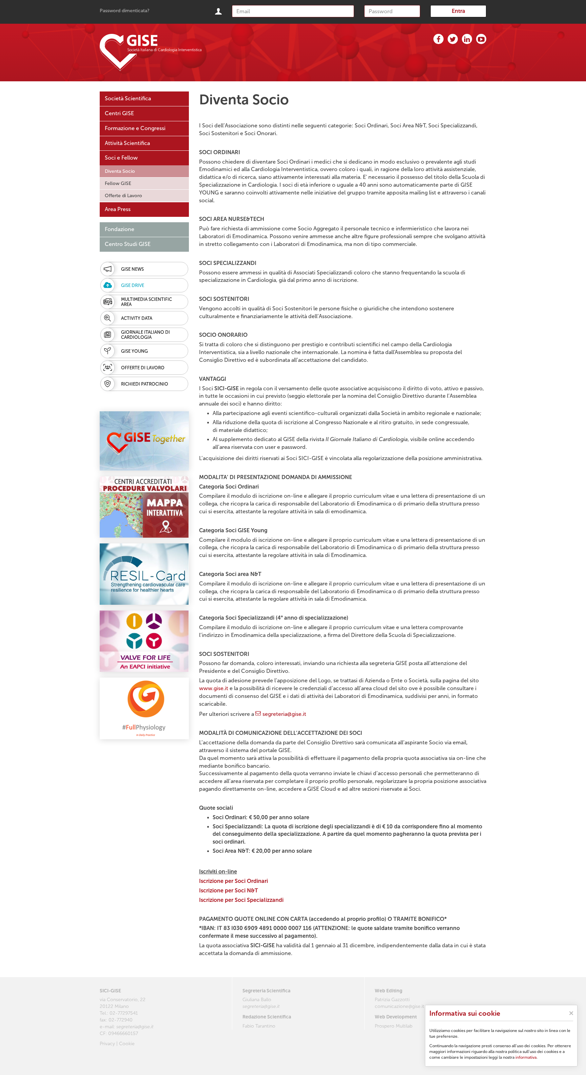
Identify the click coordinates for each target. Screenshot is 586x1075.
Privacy (107, 1043)
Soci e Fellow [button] (121, 158)
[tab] (144, 98)
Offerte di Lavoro (123, 195)
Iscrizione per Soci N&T (228, 890)
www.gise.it (213, 688)
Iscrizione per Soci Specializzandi (241, 900)
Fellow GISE (118, 183)
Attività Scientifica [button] (127, 143)
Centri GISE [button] (119, 113)
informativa (525, 1057)
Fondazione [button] (119, 229)
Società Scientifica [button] (128, 98)
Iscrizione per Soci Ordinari (233, 881)
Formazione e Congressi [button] (135, 128)
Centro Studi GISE (128, 244)
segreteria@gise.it (284, 714)
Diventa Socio (120, 171)
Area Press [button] (118, 209)
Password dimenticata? (125, 10)
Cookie (127, 1043)
